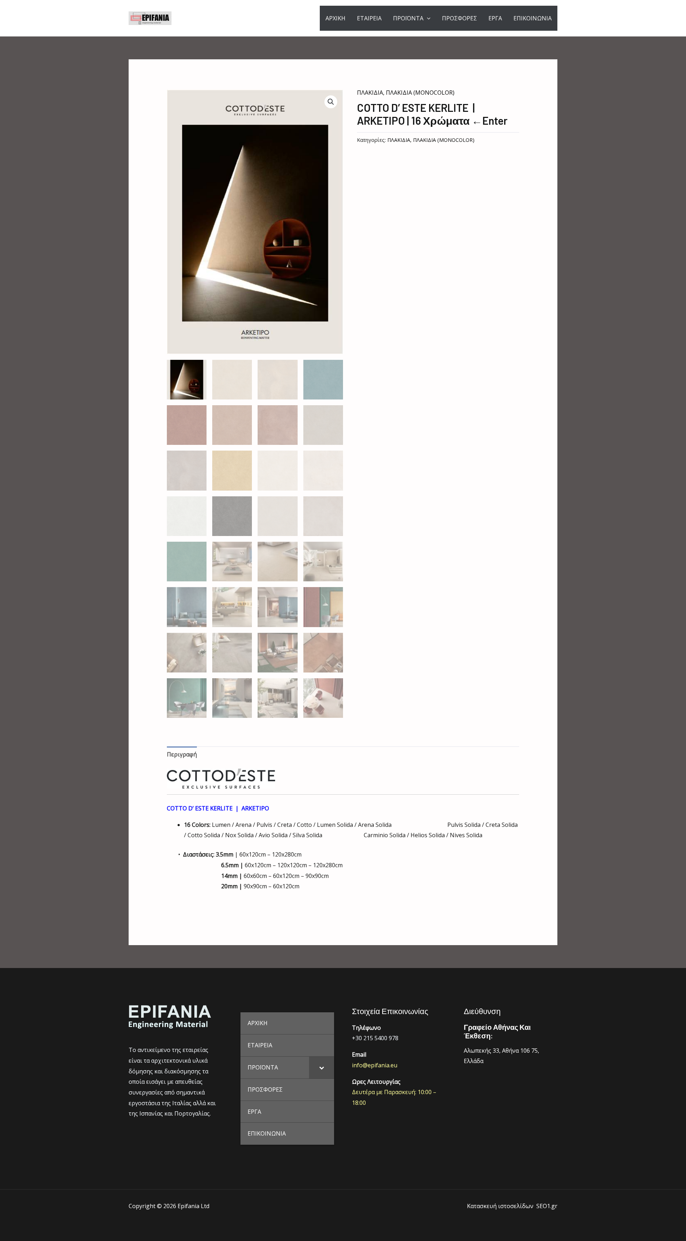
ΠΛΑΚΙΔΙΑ (370, 92)
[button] (330, 101)
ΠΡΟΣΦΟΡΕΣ (459, 18)
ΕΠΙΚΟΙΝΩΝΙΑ (532, 18)
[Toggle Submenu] (321, 1067)
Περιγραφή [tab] (182, 754)
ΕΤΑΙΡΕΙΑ (369, 18)
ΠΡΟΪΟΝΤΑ (408, 18)
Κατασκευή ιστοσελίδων (500, 1206)
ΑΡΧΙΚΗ (335, 18)
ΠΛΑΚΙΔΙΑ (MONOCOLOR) (420, 92)
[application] (427, 18)
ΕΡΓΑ (495, 18)
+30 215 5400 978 (375, 1038)
